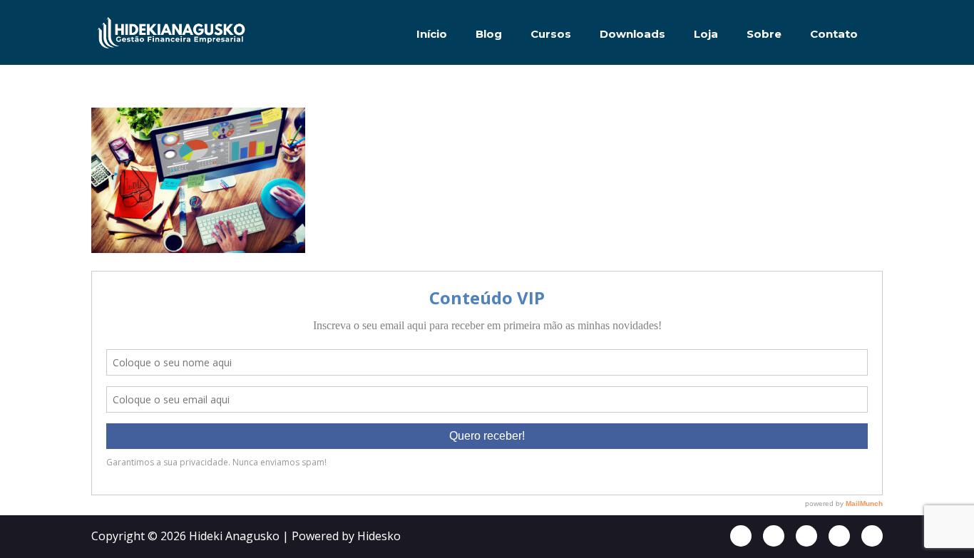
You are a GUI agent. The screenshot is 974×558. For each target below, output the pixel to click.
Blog (489, 34)
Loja (706, 34)
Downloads (632, 34)
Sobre (764, 34)
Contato (834, 34)
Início (431, 34)
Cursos (550, 34)
